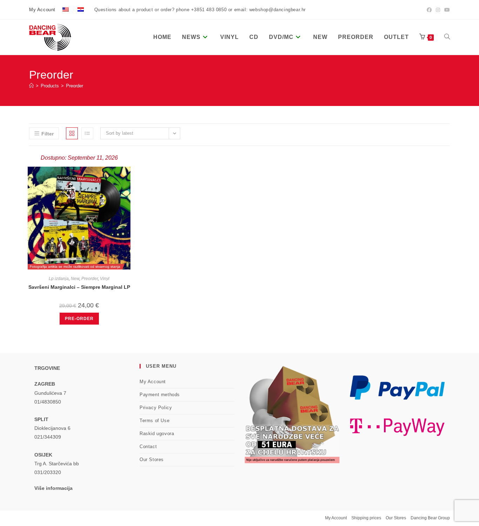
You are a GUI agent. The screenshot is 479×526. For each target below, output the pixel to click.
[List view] (87, 133)
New (75, 278)
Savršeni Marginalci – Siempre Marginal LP (79, 287)
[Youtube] (446, 9)
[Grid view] (72, 133)
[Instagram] (438, 9)
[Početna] (31, 85)
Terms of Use (154, 420)
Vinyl (104, 278)
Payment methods (160, 394)
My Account (42, 9)
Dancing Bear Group (430, 517)
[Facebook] (429, 9)
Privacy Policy (156, 407)
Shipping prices (366, 517)
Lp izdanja (59, 278)
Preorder (74, 85)
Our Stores (152, 459)
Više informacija (53, 488)
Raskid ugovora (157, 433)
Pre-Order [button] (79, 318)
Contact (148, 446)
